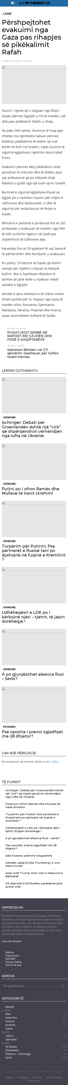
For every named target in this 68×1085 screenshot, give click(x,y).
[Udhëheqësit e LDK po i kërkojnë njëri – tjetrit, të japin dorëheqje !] (34, 585)
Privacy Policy (13, 962)
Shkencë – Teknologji (35, 1054)
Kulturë (35, 1021)
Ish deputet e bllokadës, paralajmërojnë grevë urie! (33, 885)
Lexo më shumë (11, 941)
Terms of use (13, 965)
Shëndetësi (35, 1050)
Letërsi (35, 1035)
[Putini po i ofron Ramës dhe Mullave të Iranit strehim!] (34, 462)
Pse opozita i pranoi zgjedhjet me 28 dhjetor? (32, 734)
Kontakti (10, 958)
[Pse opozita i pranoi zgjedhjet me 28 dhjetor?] (34, 705)
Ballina (9, 952)
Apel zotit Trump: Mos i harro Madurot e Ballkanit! (34, 874)
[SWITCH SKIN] (60, 3)
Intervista (35, 1017)
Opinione (9, 417)
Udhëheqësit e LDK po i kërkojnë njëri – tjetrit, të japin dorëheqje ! (33, 617)
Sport (35, 1057)
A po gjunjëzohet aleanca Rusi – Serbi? (33, 676)
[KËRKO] (64, 3)
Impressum (12, 955)
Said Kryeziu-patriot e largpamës (28, 855)
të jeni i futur (51, 761)
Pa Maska (9, 726)
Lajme (9, 1028)
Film (35, 1014)
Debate (9, 1006)
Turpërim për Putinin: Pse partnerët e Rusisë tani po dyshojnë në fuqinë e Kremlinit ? (34, 553)
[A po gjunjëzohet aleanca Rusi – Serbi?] (34, 647)
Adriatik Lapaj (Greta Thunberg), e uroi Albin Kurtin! (32, 864)
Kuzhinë (35, 1025)
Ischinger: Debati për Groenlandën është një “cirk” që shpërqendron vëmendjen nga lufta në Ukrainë (32, 429)
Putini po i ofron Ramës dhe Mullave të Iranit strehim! (30, 491)
